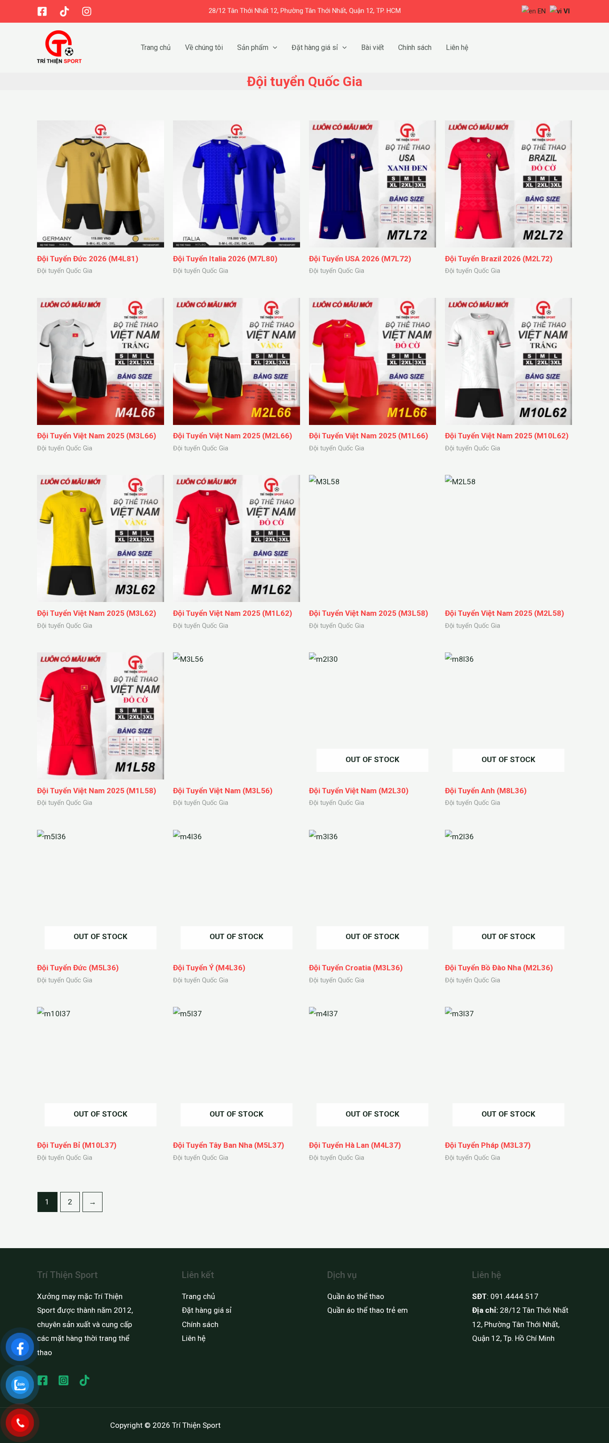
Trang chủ (156, 47)
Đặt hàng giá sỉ (315, 47)
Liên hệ (457, 47)
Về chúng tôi (204, 47)
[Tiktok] (64, 11)
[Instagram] (87, 11)
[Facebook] (42, 11)
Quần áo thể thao (355, 1296)
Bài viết (372, 47)
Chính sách (415, 47)
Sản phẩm (252, 47)
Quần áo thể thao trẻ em (367, 1310)
